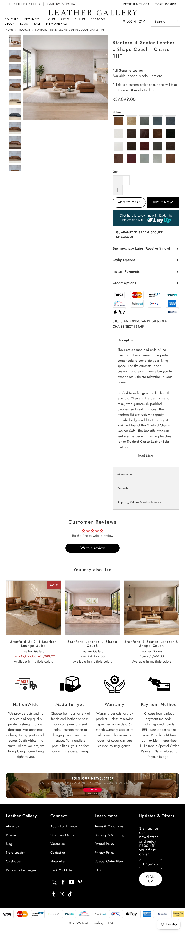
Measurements (126, 474)
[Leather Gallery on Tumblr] (53, 894)
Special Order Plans (109, 861)
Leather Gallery (93, 922)
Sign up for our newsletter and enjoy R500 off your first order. (149, 841)
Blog (9, 843)
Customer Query (62, 834)
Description (125, 340)
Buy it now (163, 202)
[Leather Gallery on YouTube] (71, 882)
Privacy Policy (104, 852)
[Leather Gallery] (92, 13)
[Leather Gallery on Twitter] (54, 883)
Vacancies (57, 843)
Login (131, 22)
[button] (12, 19)
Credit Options (146, 282)
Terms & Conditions (109, 826)
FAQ (98, 870)
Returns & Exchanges (21, 870)
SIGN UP (150, 879)
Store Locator (165, 4)
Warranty (122, 488)
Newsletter (58, 861)
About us (12, 826)
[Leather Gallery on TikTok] (70, 894)
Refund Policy (104, 843)
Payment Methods (136, 4)
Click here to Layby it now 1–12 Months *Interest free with (146, 217)
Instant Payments (146, 271)
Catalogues (14, 861)
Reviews (11, 834)
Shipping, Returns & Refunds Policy (139, 502)
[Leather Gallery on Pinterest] (79, 882)
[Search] (177, 22)
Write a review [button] (92, 547)
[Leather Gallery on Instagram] (62, 894)
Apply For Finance (63, 826)
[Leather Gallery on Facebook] (63, 882)
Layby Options (146, 259)
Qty (115, 171)
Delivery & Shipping (109, 834)
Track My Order (61, 870)
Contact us (57, 852)
